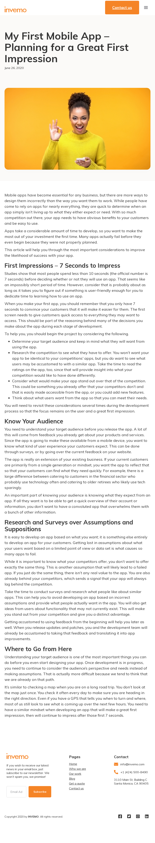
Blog (72, 778)
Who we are (77, 769)
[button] (145, 7)
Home (73, 764)
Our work (75, 774)
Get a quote (77, 783)
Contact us (76, 788)
